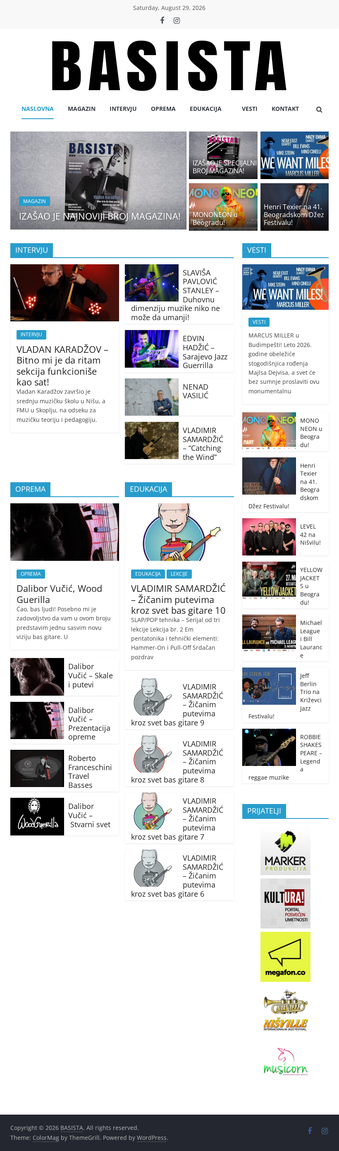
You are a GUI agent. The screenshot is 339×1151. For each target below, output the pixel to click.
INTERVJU (123, 108)
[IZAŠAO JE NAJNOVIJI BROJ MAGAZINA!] (98, 136)
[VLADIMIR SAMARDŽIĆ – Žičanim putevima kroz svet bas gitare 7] (152, 797)
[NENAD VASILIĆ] (152, 383)
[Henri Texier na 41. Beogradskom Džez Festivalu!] (294, 188)
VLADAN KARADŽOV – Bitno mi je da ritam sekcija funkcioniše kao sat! (62, 365)
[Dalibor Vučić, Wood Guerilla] (64, 508)
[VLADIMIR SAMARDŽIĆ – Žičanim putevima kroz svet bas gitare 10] (179, 508)
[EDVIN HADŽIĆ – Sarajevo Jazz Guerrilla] (152, 335)
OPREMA (163, 108)
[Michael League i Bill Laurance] (269, 619)
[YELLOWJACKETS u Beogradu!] (269, 566)
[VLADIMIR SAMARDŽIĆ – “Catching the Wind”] (152, 426)
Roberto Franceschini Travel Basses (90, 771)
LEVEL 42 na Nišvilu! (310, 534)
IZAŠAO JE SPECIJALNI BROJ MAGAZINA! (225, 166)
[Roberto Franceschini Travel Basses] (37, 754)
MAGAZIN (81, 108)
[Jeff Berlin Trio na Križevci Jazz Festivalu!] (269, 672)
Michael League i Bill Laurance (311, 639)
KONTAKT (285, 108)
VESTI (250, 108)
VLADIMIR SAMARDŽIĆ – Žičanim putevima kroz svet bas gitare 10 (178, 599)
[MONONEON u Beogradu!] (223, 188)
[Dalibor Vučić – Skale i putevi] (37, 663)
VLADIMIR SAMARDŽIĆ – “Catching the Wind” (203, 443)
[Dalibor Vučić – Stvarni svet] (37, 802)
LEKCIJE (179, 573)
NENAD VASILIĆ (195, 391)
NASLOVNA (37, 108)
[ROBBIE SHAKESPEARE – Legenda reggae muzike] (269, 733)
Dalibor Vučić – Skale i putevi (90, 675)
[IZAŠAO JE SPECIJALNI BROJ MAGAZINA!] (223, 136)
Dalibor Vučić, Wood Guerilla (59, 593)
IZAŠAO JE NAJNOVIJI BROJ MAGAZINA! (100, 216)
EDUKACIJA (206, 108)
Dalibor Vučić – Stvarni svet (89, 815)
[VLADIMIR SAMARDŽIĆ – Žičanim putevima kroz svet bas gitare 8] (152, 740)
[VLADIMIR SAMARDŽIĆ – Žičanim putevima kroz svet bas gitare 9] (152, 683)
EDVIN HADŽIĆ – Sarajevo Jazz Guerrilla (205, 351)
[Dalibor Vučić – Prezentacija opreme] (37, 706)
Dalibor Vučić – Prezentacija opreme (89, 723)
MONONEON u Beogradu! (215, 218)
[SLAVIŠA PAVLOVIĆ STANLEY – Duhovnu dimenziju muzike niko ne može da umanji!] (152, 269)
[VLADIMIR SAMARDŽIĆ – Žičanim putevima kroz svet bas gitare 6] (152, 854)
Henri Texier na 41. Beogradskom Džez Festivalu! (294, 214)
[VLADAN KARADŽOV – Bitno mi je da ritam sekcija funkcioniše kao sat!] (64, 269)
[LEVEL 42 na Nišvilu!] (269, 522)
